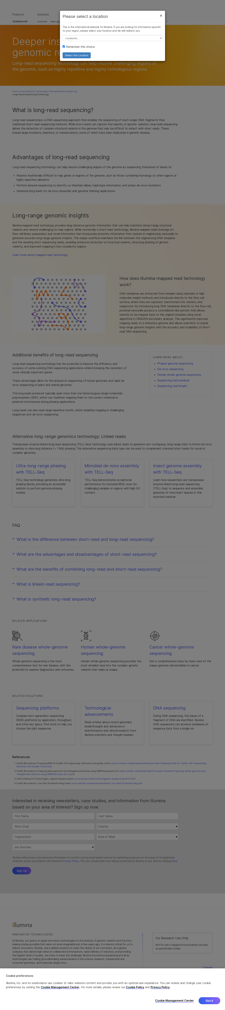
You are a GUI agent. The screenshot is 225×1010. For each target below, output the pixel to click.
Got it (209, 1000)
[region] (112, 989)
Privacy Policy (160, 987)
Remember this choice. (80, 46)
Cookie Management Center (60, 987)
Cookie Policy (135, 987)
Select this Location (76, 55)
